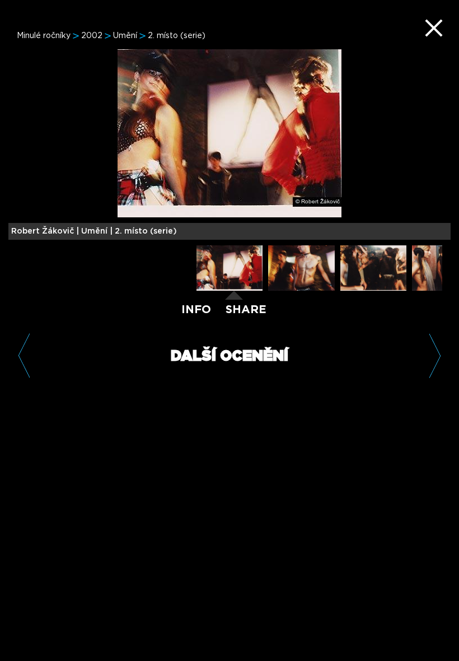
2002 (91, 36)
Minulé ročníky (44, 36)
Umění (125, 36)
